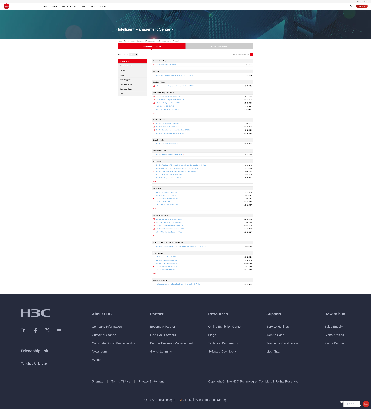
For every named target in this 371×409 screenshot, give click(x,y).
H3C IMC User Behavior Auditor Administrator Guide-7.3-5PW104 (176, 171)
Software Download (219, 46)
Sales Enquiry (334, 326)
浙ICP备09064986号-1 (160, 400)
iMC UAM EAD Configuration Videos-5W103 (170, 99)
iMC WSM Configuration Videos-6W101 (168, 103)
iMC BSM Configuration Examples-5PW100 (169, 232)
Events (96, 360)
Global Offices (334, 335)
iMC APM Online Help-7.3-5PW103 (167, 205)
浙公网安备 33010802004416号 (205, 400)
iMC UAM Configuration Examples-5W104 (169, 219)
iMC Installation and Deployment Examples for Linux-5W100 (175, 86)
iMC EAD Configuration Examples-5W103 (169, 222)
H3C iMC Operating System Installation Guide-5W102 (173, 130)
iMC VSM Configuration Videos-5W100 (168, 96)
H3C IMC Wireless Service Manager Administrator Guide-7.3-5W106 (177, 168)
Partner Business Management (171, 343)
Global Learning (161, 351)
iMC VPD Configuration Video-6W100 (167, 109)
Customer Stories (104, 335)
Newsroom (99, 351)
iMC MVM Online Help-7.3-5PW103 (167, 202)
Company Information (107, 326)
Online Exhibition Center (225, 326)
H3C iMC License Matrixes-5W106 (167, 144)
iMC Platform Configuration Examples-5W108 (170, 229)
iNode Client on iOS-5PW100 (165, 106)
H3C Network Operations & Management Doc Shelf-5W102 (174, 75)
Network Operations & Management (143, 41)
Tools (121, 93)
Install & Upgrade (125, 80)
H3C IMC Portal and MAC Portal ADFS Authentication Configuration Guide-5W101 (181, 165)
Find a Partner (334, 343)
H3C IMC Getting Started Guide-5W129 (168, 178)
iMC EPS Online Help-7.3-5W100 (166, 192)
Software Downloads (222, 351)
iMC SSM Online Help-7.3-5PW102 (167, 198)
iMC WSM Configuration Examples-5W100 (169, 225)
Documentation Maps (126, 66)
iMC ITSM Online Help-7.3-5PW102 (167, 195)
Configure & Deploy (126, 84)
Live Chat (273, 351)
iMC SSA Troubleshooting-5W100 (166, 260)
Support (126, 41)
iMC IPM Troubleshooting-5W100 (166, 266)
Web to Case (275, 335)
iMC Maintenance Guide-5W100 (166, 257)
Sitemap (97, 381)
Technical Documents (152, 46)
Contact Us (362, 6)
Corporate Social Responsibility (113, 343)
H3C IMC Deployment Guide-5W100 (167, 127)
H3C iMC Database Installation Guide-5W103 (170, 123)
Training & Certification (282, 343)
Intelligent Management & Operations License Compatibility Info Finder (178, 284)
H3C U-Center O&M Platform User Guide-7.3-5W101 (172, 174)
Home (120, 41)
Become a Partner (162, 326)
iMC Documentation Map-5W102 (166, 64)
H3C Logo (6, 6)
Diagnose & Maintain (126, 89)
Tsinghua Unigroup (34, 363)
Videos (122, 75)
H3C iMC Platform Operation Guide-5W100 (169, 154)
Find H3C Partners (163, 335)
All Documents (124, 61)
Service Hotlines (277, 326)
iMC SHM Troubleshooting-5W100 (166, 263)
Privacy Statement (151, 381)
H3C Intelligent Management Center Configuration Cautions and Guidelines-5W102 (182, 246)
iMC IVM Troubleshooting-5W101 (166, 270)
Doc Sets (123, 70)
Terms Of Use (120, 381)
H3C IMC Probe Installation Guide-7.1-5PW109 (170, 133)
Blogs (212, 335)
